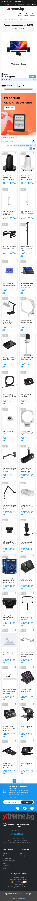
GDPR (21, 853)
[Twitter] (25, 808)
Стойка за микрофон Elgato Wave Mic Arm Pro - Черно (9, 691)
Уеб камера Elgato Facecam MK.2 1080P (9, 543)
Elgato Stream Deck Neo (8, 432)
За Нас (5, 868)
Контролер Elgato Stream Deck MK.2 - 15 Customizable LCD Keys (9, 581)
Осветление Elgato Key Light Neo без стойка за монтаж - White (26, 322)
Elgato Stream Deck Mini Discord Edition (8, 284)
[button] (18, 79)
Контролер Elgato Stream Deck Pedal (8, 358)
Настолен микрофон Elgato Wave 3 (26, 543)
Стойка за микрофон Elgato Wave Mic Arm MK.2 (9, 507)
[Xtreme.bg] (15, 9)
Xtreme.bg (19, 894)
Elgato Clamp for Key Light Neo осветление (27, 212)
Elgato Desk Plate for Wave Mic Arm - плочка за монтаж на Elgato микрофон (9, 178)
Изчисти (32, 76)
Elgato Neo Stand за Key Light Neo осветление (8, 213)
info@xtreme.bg (19, 1)
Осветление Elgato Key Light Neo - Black (9, 395)
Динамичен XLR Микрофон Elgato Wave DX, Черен (25, 470)
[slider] (3, 89)
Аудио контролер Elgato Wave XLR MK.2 (27, 580)
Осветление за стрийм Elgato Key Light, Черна (26, 617)
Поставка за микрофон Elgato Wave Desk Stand (7, 322)
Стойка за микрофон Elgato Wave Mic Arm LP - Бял (27, 654)
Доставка (6, 4)
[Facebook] (17, 808)
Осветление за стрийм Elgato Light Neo (26, 433)
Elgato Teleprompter (26, 727)
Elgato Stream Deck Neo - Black (26, 395)
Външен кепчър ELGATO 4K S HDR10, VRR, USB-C (8, 765)
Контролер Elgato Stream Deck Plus (26, 690)
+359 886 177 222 (16, 834)
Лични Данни (24, 856)
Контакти (28, 4)
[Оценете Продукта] (15, 153)
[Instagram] (32, 808)
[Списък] (34, 148)
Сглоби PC (6, 863)
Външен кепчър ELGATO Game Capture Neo (27, 507)
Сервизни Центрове (9, 861)
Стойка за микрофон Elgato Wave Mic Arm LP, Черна (9, 470)
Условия (13, 4)
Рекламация (21, 4)
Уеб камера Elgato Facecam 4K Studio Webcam (8, 617)
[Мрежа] (30, 148)
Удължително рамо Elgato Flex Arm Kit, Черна (26, 248)
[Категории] (4, 9)
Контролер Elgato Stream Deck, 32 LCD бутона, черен (8, 728)
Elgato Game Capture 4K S (8, 654)
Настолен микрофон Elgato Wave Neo (26, 358)
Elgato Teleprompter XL (26, 764)
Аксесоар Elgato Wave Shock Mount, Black (9, 247)
